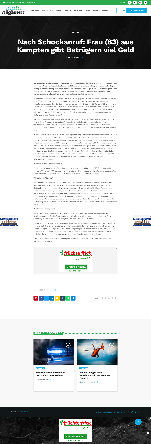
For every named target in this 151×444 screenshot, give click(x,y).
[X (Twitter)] (130, 3)
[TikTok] (135, 3)
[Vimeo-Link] (13, 10)
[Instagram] (140, 3)
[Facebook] (145, 3)
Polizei (75, 33)
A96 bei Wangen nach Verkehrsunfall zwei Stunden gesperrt (94, 375)
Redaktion (53, 290)
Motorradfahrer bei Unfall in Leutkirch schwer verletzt (50, 374)
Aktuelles (40, 368)
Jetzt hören (137, 10)
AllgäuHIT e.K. (22, 412)
